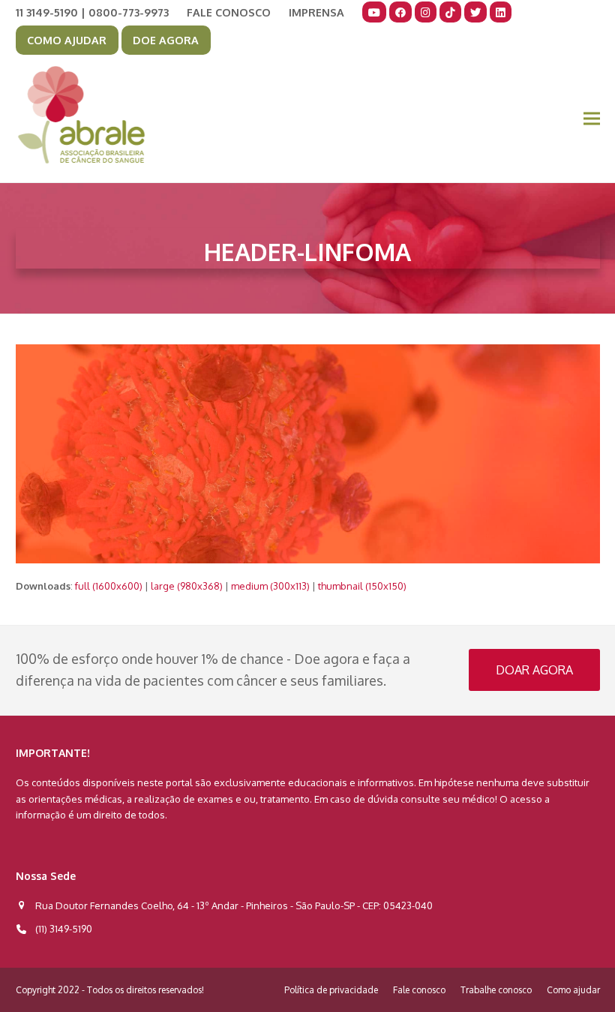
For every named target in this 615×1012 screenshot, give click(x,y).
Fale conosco (419, 989)
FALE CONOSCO (229, 12)
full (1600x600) (108, 586)
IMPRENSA (316, 12)
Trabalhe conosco (496, 989)
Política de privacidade (331, 989)
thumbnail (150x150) (362, 586)
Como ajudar (573, 989)
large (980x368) (187, 586)
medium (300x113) (270, 586)
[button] (592, 119)
